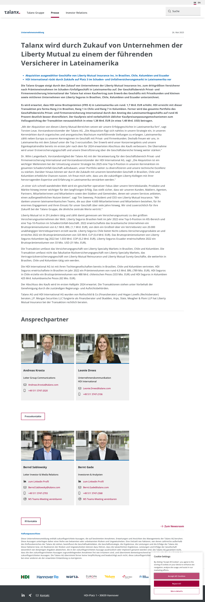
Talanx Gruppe (35, 12)
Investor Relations (76, 12)
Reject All (176, 583)
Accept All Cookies (176, 576)
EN (199, 2)
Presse (55, 12)
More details (177, 591)
